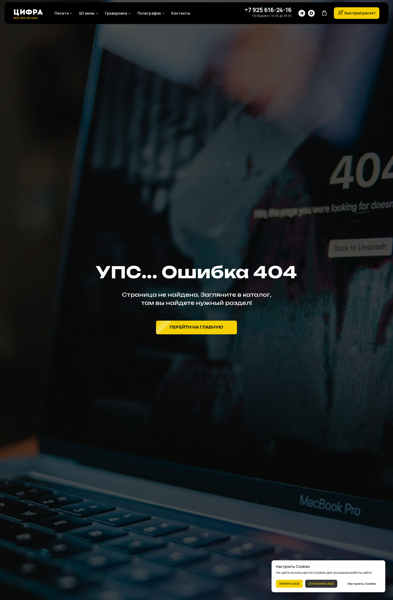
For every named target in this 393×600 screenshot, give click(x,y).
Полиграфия (149, 13)
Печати (62, 13)
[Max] (311, 13)
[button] (324, 13)
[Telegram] (301, 13)
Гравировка (116, 13)
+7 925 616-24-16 (268, 10)
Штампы (87, 13)
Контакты (180, 13)
